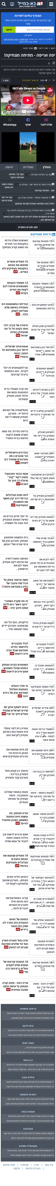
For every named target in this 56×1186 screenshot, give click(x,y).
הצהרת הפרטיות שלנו (11, 39)
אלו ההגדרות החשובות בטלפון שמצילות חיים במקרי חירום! (32, 1138)
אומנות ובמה (28, 1111)
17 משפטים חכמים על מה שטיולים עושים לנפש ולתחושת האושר (30, 1082)
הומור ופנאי (28, 48)
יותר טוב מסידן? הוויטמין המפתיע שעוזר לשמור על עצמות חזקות (30, 1013)
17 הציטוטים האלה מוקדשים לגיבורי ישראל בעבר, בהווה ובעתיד (30, 1150)
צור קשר (49, 1165)
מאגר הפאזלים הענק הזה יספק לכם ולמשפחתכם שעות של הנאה (30, 1052)
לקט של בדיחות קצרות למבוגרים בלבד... (39, 1047)
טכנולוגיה (28, 1128)
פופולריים (28, 167)
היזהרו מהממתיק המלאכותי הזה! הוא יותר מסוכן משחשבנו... (32, 1018)
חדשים (9, 167)
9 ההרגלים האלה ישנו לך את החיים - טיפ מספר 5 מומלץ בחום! (31, 1069)
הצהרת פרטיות (33, 1168)
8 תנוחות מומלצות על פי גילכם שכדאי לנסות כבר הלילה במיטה (31, 1030)
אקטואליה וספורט (28, 1145)
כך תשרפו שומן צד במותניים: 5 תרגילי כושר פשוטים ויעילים (32, 1155)
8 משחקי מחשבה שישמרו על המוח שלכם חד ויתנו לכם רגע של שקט (29, 1133)
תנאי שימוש (24, 39)
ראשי (53, 48)
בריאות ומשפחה (28, 1008)
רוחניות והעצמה (28, 1094)
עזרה (36, 1165)
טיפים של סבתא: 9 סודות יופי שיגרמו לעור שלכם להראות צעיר (31, 1035)
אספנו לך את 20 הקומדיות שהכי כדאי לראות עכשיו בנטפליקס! (31, 1116)
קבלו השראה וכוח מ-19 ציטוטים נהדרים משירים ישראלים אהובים (30, 1121)
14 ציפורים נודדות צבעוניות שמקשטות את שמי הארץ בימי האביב (30, 1086)
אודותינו (24, 1165)
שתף (42, 80)
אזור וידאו (43, 48)
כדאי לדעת (28, 1025)
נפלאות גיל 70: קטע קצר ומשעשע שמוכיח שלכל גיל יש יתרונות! (30, 1064)
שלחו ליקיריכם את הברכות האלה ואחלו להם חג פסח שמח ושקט (30, 1099)
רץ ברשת (28, 1060)
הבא (6, 80)
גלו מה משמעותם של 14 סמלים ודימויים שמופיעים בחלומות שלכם (30, 1103)
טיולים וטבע (28, 1077)
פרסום (17, 1168)
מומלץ (47, 167)
